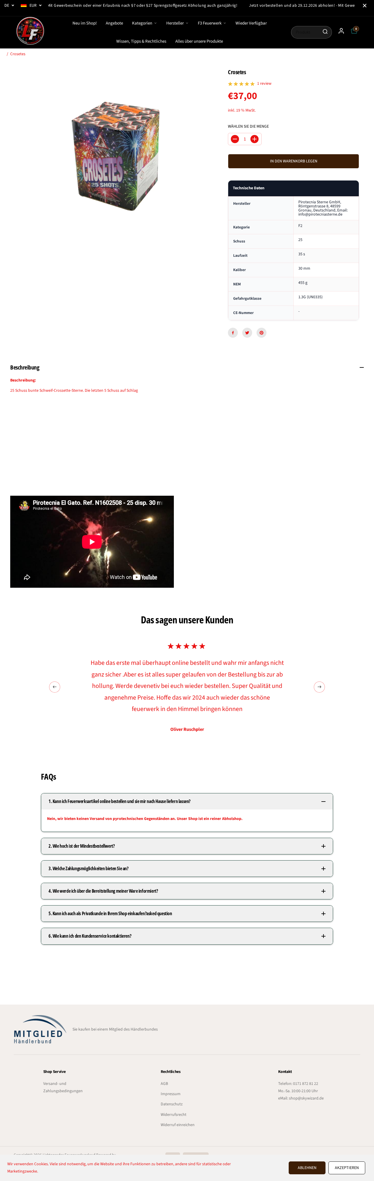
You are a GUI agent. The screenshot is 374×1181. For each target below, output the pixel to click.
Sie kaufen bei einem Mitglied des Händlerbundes (115, 1029)
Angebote (114, 23)
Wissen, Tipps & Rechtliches (141, 41)
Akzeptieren (347, 1168)
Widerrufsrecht (173, 1115)
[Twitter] (247, 333)
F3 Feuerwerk (209, 23)
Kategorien (142, 23)
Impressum (171, 1094)
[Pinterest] (261, 333)
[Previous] (54, 687)
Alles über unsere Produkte (199, 41)
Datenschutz (172, 1104)
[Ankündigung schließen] (365, 6)
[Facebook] (233, 333)
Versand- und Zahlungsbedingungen (63, 1087)
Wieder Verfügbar (251, 23)
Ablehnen (307, 1168)
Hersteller (175, 23)
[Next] (319, 687)
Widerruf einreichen (178, 1125)
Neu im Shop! (84, 23)
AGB (164, 1084)
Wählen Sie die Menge (248, 126)
